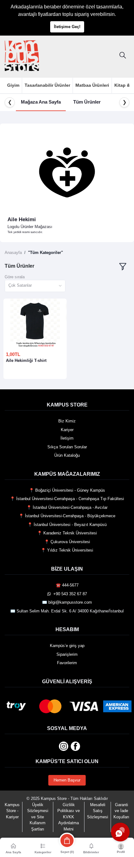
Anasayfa (13, 252)
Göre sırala (15, 277)
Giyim (13, 85)
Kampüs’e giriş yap (67, 645)
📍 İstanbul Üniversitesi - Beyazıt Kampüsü (67, 524)
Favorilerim (67, 662)
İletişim (67, 438)
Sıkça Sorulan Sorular (67, 447)
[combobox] (35, 286)
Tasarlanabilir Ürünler (47, 85)
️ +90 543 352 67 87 (69, 594)
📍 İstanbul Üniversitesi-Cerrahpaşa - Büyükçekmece (67, 516)
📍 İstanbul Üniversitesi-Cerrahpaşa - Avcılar (67, 507)
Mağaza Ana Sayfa (41, 102)
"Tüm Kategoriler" (45, 252)
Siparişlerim (67, 654)
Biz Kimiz (67, 421)
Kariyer (67, 429)
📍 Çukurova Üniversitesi (67, 541)
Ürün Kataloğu (67, 455)
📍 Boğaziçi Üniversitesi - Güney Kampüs (67, 490)
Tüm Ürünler (87, 102)
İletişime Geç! (67, 26)
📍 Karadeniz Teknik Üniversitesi (67, 533)
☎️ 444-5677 (67, 585)
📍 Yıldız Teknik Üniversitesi (67, 550)
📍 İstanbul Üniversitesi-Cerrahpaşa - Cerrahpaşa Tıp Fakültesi (67, 498)
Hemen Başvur (67, 780)
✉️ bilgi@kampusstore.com (67, 602)
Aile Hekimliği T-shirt (26, 360)
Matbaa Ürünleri (92, 85)
